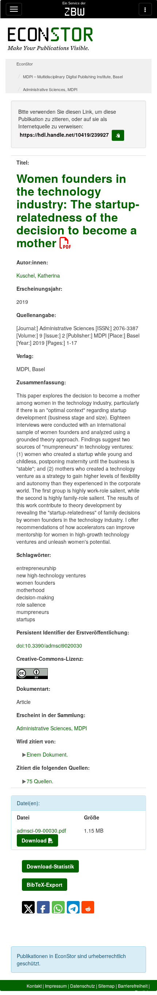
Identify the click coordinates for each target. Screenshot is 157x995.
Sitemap (106, 986)
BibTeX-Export (44, 884)
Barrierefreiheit (133, 986)
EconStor (24, 64)
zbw (74, 12)
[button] (28, 907)
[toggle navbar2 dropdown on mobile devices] (145, 9)
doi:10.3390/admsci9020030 (49, 645)
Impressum (56, 986)
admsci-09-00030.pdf (41, 830)
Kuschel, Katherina (38, 275)
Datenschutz (82, 986)
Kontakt (34, 986)
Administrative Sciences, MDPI (50, 89)
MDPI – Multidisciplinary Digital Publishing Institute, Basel (73, 76)
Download (35, 840)
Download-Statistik (50, 866)
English (142, 992)
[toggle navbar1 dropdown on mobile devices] (14, 9)
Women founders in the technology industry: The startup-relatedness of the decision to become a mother (77, 210)
